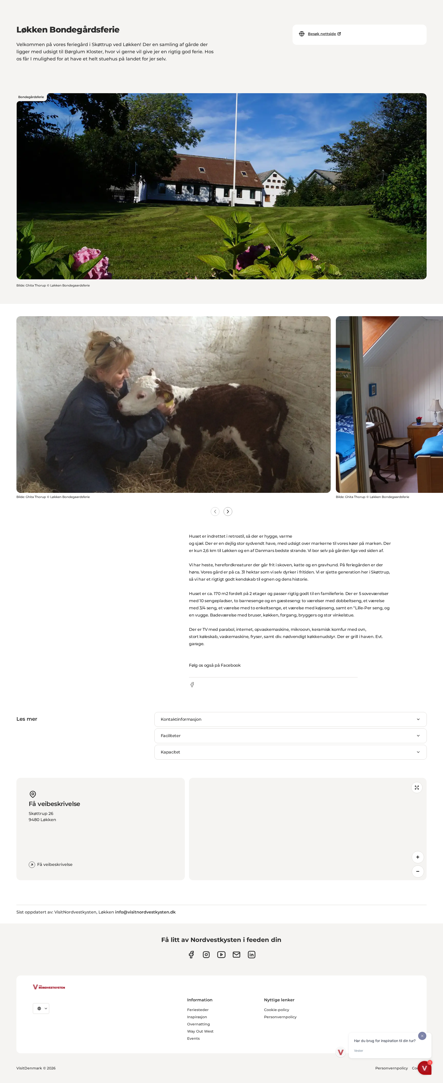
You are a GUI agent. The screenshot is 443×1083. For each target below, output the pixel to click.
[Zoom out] (418, 871)
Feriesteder (198, 1009)
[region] (308, 829)
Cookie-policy (276, 1009)
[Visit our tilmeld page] (236, 954)
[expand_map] (416, 787)
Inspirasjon (197, 1017)
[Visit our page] (191, 954)
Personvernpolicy (280, 1017)
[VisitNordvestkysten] (49, 987)
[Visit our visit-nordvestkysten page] (251, 954)
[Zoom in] (418, 857)
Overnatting (198, 1024)
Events (193, 1038)
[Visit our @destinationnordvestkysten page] (221, 954)
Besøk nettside (322, 33)
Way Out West (200, 1031)
